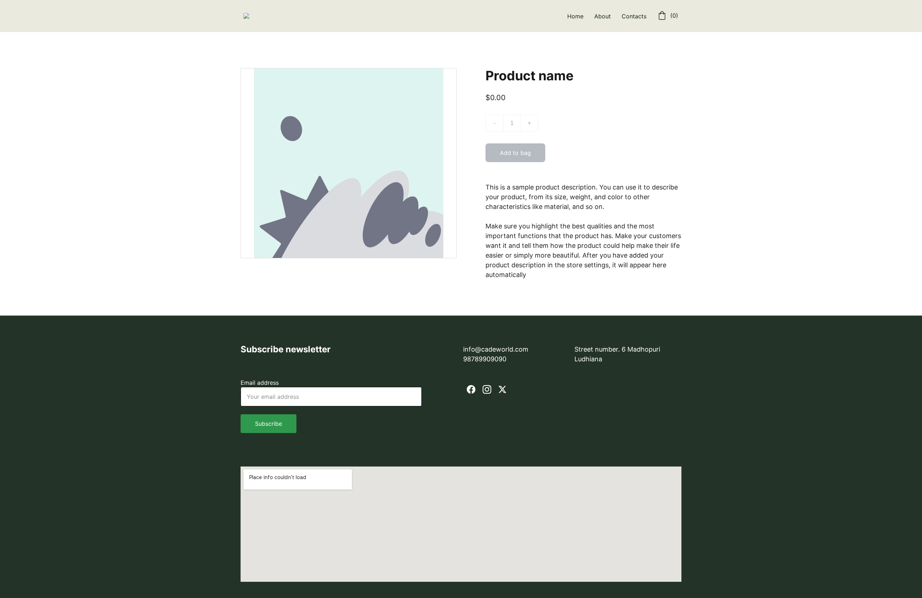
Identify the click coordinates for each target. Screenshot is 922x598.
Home (575, 16)
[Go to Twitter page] (502, 389)
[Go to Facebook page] (471, 389)
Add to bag (515, 152)
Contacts (634, 16)
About (602, 16)
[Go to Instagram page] (487, 389)
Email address (260, 382)
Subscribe (268, 423)
